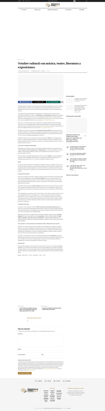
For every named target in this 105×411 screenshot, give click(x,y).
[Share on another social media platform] (62, 102)
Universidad (81, 9)
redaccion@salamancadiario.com (50, 368)
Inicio (19, 59)
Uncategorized (59, 393)
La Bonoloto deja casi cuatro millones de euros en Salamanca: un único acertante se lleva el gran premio (78, 148)
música (40, 255)
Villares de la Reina (59, 399)
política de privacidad (31, 370)
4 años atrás (77, 101)
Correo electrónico (22, 354)
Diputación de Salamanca (53, 9)
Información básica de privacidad (24, 360)
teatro (44, 255)
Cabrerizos (46, 392)
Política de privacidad (51, 408)
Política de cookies (58, 408)
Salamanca (69, 9)
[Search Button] (86, 1)
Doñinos (52, 394)
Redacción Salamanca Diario (34, 318)
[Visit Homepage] (52, 5)
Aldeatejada (46, 390)
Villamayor (59, 396)
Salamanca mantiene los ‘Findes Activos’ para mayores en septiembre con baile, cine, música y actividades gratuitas (74, 138)
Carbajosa (46, 393)
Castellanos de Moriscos (46, 399)
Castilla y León (37, 9)
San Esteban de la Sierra (52, 400)
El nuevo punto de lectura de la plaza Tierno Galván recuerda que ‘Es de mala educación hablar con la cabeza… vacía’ (80, 108)
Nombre (20, 349)
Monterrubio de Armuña (52, 396)
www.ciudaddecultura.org (48, 120)
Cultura (30, 255)
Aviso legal (45, 408)
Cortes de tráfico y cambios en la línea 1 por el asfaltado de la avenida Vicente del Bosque (78, 160)
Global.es (69, 408)
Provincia (24, 9)
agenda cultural (25, 255)
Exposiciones (35, 255)
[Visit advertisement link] (52, 36)
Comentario (20, 333)
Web (42, 354)
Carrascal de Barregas (46, 396)
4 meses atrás (77, 112)
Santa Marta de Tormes (59, 391)
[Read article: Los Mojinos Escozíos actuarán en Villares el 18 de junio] (69, 100)
